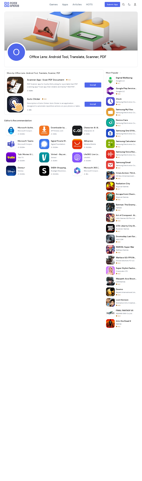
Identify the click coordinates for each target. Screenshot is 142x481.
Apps (65, 4)
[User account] (135, 4)
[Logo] (11, 4)
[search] (123, 4)
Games (53, 4)
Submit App (112, 4)
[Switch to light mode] (129, 4)
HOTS (89, 4)
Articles (77, 4)
